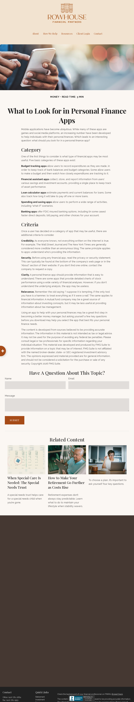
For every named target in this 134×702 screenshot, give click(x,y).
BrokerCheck (117, 694)
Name (8, 378)
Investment (40, 700)
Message (10, 395)
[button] (35, 33)
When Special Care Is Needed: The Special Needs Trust (24, 482)
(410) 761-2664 (14, 697)
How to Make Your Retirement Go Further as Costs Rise (66, 482)
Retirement (40, 697)
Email (71, 378)
